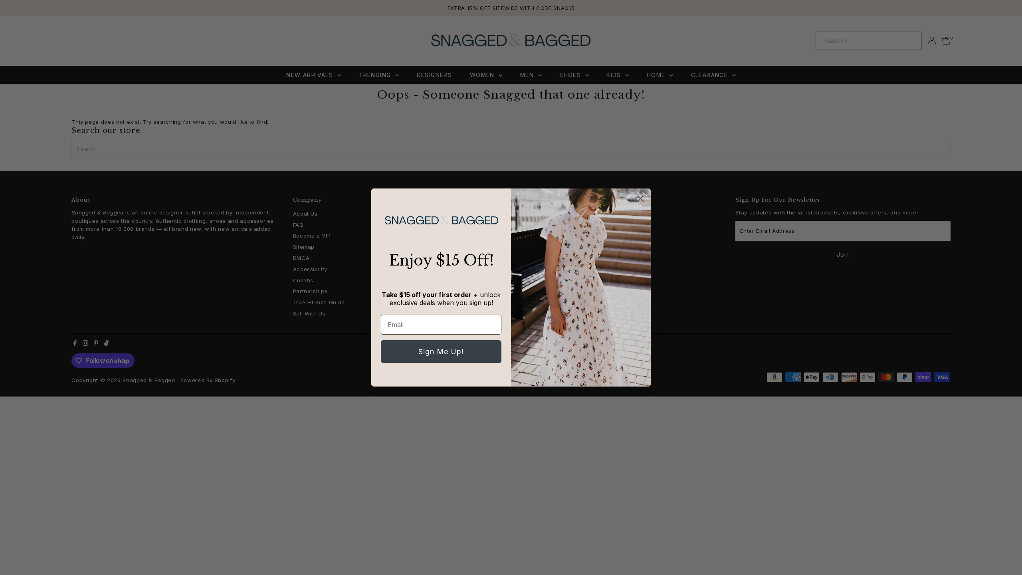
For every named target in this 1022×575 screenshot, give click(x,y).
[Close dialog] (641, 199)
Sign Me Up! (441, 351)
